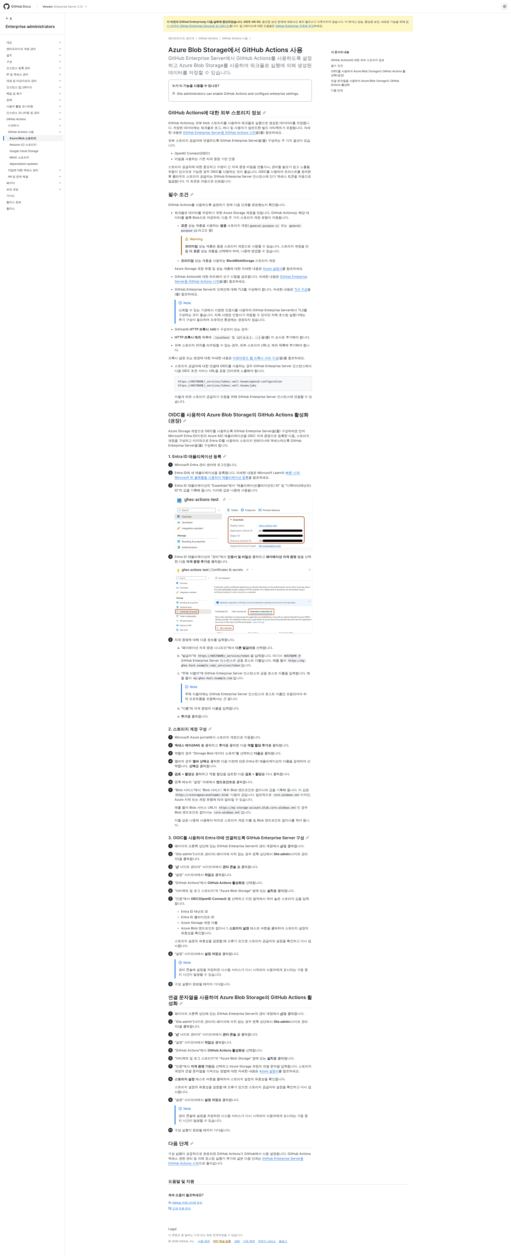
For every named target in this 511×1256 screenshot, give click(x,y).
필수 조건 (178, 194)
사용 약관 (204, 1241)
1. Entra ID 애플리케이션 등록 (194, 456)
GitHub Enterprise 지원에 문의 (294, 26)
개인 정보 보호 (222, 1241)
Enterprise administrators (30, 26)
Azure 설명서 (272, 269)
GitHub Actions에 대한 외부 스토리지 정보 (214, 113)
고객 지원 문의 (181, 1208)
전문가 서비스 (267, 1241)
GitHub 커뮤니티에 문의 (187, 1202)
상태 (237, 1241)
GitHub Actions (208, 38)
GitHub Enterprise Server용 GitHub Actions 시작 (219, 132)
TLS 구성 (300, 289)
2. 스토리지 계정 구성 (187, 729)
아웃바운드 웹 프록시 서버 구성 (255, 358)
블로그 (283, 1241)
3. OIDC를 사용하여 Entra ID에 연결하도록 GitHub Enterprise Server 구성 (236, 837)
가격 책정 (249, 1241)
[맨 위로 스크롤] (502, 1247)
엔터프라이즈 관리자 (181, 38)
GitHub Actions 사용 (235, 38)
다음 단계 (178, 1143)
